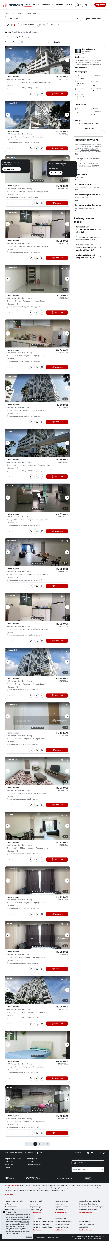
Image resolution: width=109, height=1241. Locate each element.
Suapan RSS (83, 1227)
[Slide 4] (37, 71)
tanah (98, 151)
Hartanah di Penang (61, 1227)
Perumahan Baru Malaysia (89, 1201)
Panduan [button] (59, 5)
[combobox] (42, 18)
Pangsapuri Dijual (36, 1207)
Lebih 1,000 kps (90, 208)
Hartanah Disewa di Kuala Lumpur (41, 1221)
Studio (77, 198)
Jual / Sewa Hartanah (86, 1224)
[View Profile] (9, 48)
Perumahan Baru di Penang (88, 1210)
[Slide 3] (35, 71)
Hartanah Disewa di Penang (39, 1224)
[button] (8, 32)
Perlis (76, 177)
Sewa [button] (35, 5)
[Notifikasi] (91, 5)
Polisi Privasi (24, 1222)
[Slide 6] (40, 71)
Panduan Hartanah (11, 1207)
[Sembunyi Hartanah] (62, 49)
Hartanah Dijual (36, 1201)
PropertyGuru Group (13, 1159)
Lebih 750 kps (79, 208)
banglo (90, 151)
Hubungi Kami (32, 1159)
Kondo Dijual (34, 1204)
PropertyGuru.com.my (12, 1185)
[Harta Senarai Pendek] (66, 49)
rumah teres (85, 150)
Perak (81, 177)
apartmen (78, 151)
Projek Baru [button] (46, 5)
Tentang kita (9, 1162)
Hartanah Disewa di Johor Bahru (41, 1227)
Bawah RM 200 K (80, 187)
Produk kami (9, 1164)
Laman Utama (10, 13)
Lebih (68, 5)
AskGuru (8, 1204)
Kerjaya (7, 1167)
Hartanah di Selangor (61, 1224)
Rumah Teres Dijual (36, 1210)
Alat (81, 1218)
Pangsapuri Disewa (61, 1207)
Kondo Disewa (59, 1204)
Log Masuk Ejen (84, 1221)
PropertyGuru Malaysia (14, 1201)
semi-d (84, 151)
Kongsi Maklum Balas (34, 1164)
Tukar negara (77, 1159)
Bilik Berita (30, 1162)
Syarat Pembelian (53, 1237)
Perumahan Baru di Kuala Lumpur (91, 1207)
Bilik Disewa (58, 1210)
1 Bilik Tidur (84, 198)
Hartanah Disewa (61, 1201)
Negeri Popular (60, 1218)
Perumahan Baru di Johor (88, 1204)
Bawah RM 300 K (93, 187)
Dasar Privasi (40, 1237)
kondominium (94, 150)
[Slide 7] (42, 180)
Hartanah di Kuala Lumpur (63, 1221)
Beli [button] (27, 5)
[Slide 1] (32, 71)
